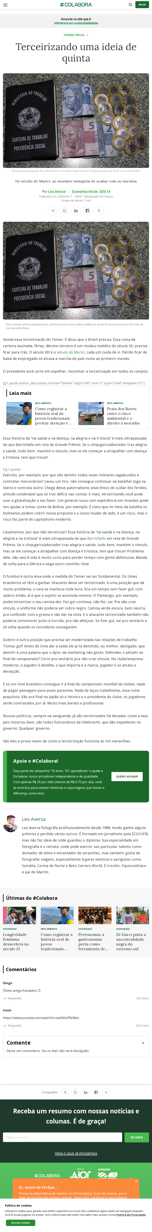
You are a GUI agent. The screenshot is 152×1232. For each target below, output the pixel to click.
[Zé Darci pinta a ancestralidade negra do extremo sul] (132, 915)
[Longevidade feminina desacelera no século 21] (19, 915)
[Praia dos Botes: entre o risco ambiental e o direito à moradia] (91, 413)
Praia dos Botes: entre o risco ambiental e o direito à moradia (123, 415)
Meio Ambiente (43, 403)
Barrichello (96, 538)
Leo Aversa (57, 191)
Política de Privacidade (131, 1215)
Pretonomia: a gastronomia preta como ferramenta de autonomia (91, 944)
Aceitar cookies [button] (20, 1222)
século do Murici (71, 352)
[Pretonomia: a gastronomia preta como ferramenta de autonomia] (94, 915)
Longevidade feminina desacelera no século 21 (16, 941)
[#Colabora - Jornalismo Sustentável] (76, 5)
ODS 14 (104, 191)
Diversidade (10, 929)
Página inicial (74, 35)
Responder (15, 998)
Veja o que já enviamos (76, 1153)
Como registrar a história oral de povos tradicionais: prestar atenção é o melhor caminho (53, 418)
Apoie (142, 4)
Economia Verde (85, 191)
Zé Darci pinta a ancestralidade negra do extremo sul (131, 941)
